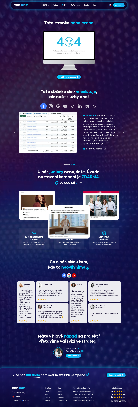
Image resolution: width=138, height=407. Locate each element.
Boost (47, 400)
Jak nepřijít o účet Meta (81, 388)
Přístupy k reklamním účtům (82, 397)
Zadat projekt (115, 375)
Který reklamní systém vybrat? (83, 400)
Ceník (86, 5)
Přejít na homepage (68, 77)
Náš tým (45, 5)
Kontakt (118, 5)
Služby (55, 5)
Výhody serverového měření (83, 394)
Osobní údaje (62, 400)
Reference (75, 5)
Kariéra (60, 394)
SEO (65, 5)
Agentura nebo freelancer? (82, 391)
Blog (94, 5)
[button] (14, 132)
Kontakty (48, 388)
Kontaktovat (72, 355)
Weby (47, 391)
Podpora (61, 397)
